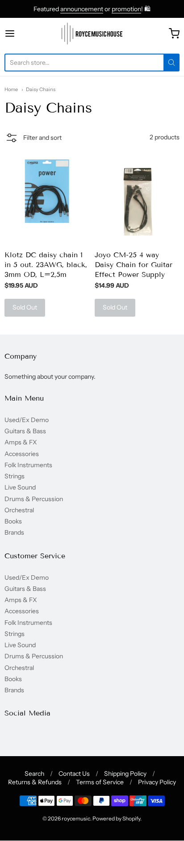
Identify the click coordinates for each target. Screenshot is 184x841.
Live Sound (20, 487)
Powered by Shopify (116, 818)
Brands (14, 532)
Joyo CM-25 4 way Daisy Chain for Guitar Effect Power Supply (133, 265)
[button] (33, 139)
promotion (126, 9)
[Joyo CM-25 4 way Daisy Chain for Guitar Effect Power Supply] (137, 201)
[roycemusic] (92, 33)
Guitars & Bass (25, 431)
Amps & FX (20, 442)
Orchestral (19, 510)
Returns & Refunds (35, 782)
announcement (81, 9)
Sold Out (25, 307)
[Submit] (171, 62)
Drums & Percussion (33, 499)
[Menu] (21, 33)
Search (34, 774)
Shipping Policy (125, 774)
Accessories (21, 454)
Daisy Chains (40, 89)
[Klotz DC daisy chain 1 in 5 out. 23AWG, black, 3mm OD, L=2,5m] (46, 191)
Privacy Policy (157, 782)
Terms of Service (100, 782)
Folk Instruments (28, 465)
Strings (14, 476)
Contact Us (74, 774)
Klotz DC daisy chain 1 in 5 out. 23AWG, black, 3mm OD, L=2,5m (45, 265)
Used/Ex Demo (26, 420)
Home (11, 89)
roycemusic (76, 818)
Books (13, 521)
